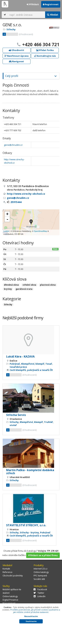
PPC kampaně (40, 575)
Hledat (53, 14)
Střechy (11, 29)
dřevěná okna (11, 284)
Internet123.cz (40, 568)
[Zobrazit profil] (31, 340)
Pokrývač (15, 363)
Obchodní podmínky (13, 575)
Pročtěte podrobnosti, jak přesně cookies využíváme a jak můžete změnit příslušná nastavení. (35, 610)
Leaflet (6, 231)
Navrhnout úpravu (18, 55)
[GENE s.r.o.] (31, 222)
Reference (7, 572)
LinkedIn (41, 596)
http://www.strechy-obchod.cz (14, 161)
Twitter (41, 592)
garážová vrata (24, 289)
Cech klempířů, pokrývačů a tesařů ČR (31, 370)
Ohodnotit (17, 50)
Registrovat (51, 4)
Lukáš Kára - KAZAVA (20, 356)
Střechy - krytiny (29, 532)
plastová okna (48, 284)
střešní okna (29, 284)
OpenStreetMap (40, 231)
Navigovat (18, 61)
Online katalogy (41, 572)
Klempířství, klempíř (32, 363)
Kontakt (6, 568)
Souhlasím (31, 621)
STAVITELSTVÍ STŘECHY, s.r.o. (26, 525)
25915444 (16, 202)
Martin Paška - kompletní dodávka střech (30, 471)
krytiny (8, 289)
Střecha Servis (16, 415)
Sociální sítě (39, 579)
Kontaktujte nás (46, 55)
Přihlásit (34, 4)
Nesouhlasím (31, 616)
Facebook (42, 589)
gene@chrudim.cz (13, 144)
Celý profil (11, 76)
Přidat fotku (46, 50)
